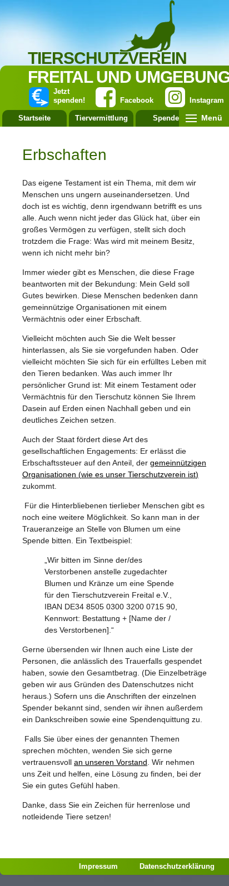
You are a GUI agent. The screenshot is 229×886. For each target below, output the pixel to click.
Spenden (168, 118)
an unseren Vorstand (110, 762)
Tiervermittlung (101, 118)
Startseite (34, 118)
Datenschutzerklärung (177, 866)
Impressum (98, 866)
